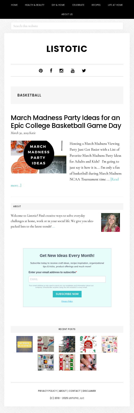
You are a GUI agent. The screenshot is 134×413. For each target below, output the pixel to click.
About (63, 391)
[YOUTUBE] (72, 70)
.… (53, 226)
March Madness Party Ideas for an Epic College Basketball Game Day (66, 121)
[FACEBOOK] (51, 70)
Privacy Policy (47, 391)
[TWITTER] (84, 70)
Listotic (67, 49)
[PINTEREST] (41, 70)
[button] (94, 71)
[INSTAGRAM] (61, 70)
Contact (75, 391)
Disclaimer (89, 391)
